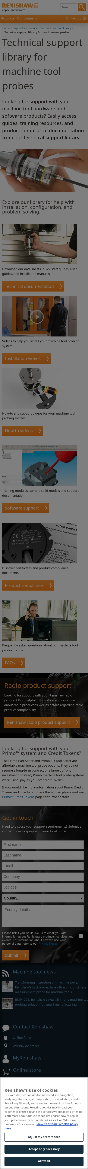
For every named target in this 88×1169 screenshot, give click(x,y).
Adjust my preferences (44, 1137)
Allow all (44, 1161)
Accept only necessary (44, 1149)
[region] (44, 1123)
